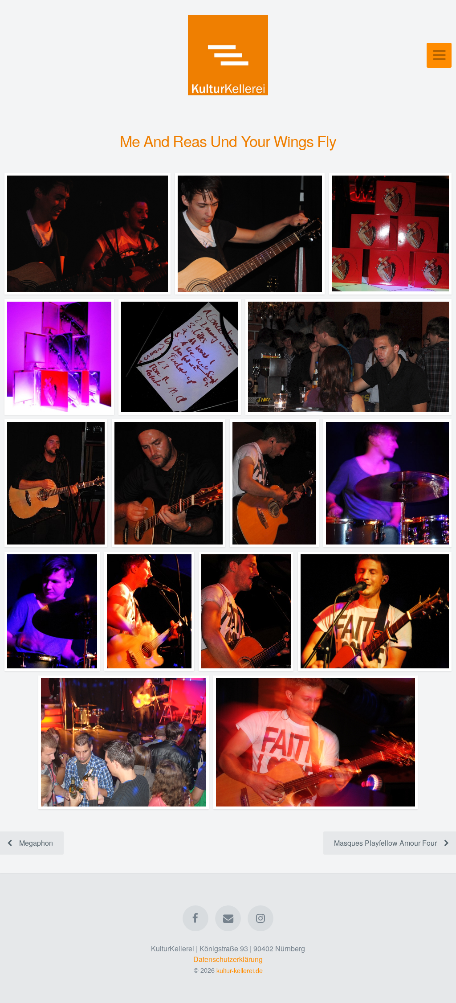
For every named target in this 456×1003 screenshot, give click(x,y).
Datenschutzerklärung (228, 959)
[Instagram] (261, 918)
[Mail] (228, 918)
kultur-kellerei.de (239, 969)
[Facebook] (195, 918)
